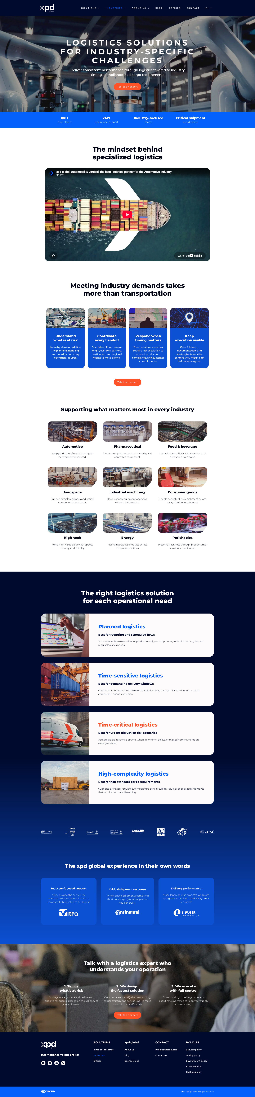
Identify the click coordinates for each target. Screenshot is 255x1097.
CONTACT (193, 8)
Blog (127, 1055)
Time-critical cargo (104, 1049)
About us (129, 1049)
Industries (99, 1055)
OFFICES (175, 8)
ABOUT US (139, 8)
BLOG (159, 8)
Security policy (194, 1049)
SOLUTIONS (89, 8)
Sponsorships (132, 1061)
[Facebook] (50, 1063)
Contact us (161, 1055)
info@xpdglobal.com (166, 1049)
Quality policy (193, 1055)
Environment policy (196, 1061)
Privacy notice (193, 1066)
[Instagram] (63, 1063)
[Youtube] (56, 1063)
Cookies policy (193, 1072)
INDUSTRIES (114, 8)
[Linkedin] (43, 1063)
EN (206, 8)
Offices (97, 1061)
